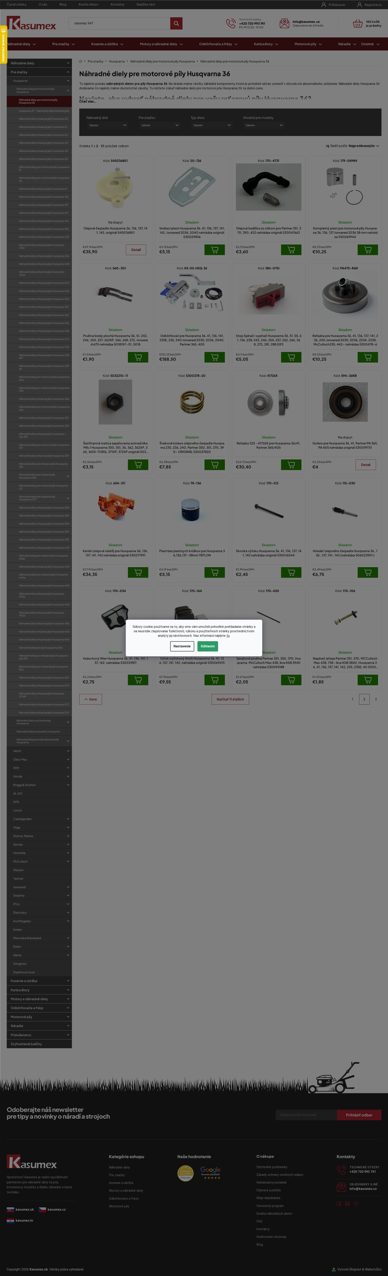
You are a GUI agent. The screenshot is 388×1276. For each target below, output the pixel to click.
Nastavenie (182, 646)
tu (228, 636)
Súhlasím (208, 646)
